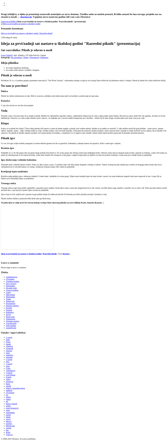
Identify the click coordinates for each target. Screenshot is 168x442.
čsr (7, 395)
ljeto (7, 362)
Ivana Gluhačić (7, 55)
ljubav (8, 342)
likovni (8, 421)
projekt (8, 428)
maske (8, 344)
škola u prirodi (11, 404)
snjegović (9, 382)
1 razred (9, 364)
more (8, 353)
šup (7, 430)
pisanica (9, 351)
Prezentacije (34, 57)
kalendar (9, 357)
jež (7, 401)
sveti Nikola (10, 375)
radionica (9, 355)
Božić (8, 432)
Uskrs (8, 368)
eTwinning (10, 393)
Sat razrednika (16, 57)
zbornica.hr (26, 17)
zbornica (66, 254)
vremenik (9, 348)
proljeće (9, 424)
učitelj (8, 406)
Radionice (44, 57)
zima (8, 366)
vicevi (8, 419)
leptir (8, 340)
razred (8, 415)
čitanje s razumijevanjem (15, 388)
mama (8, 399)
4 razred (9, 373)
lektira (8, 397)
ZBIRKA (13, 22)
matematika (10, 413)
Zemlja (8, 377)
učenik (8, 386)
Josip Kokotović (12, 408)
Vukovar (9, 435)
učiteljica (9, 346)
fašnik (8, 417)
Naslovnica (5, 22)
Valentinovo (10, 371)
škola (8, 384)
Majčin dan (10, 426)
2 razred (9, 337)
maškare (9, 390)
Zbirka (25, 57)
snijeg (8, 379)
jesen (8, 410)
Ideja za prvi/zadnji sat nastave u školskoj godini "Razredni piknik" (27, 33)
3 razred (9, 359)
